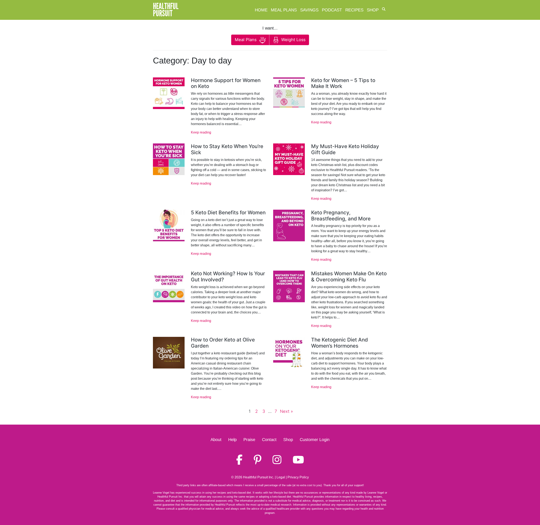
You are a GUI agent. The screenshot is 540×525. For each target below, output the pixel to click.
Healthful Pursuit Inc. (258, 477)
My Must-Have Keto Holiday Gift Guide (345, 149)
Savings (309, 10)
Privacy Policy (298, 477)
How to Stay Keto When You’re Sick (227, 149)
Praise (249, 439)
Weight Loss (292, 39)
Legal (281, 477)
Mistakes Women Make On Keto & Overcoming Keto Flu (349, 276)
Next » (286, 411)
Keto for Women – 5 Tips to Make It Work (343, 83)
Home (261, 10)
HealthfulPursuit (165, 10)
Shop (373, 10)
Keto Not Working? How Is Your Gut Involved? (228, 276)
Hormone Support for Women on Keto (226, 83)
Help (232, 439)
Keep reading (201, 132)
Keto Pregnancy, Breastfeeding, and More (341, 215)
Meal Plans (284, 10)
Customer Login (314, 439)
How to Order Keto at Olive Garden (223, 343)
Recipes (354, 10)
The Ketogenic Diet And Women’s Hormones (339, 343)
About (216, 439)
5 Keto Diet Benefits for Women (228, 212)
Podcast (332, 10)
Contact (269, 439)
